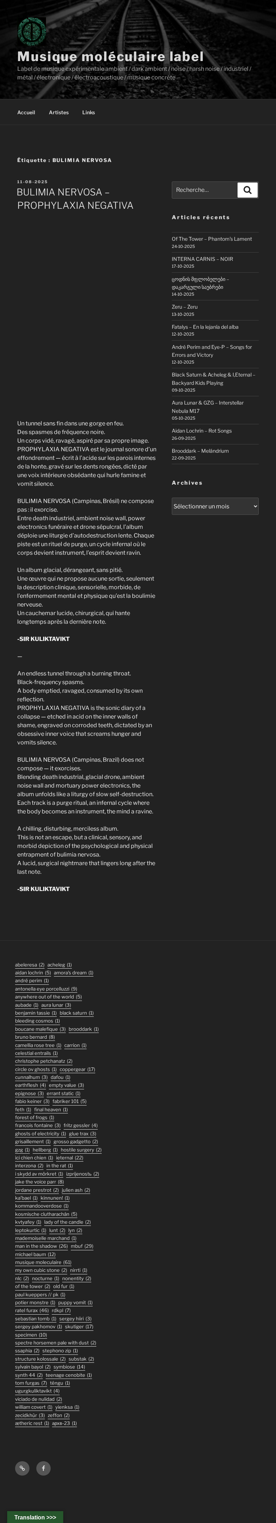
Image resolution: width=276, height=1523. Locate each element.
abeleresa (30, 965)
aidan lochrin (33, 972)
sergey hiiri (75, 1318)
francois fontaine (38, 1125)
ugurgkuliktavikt (37, 1391)
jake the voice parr (39, 1182)
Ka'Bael (26, 1198)
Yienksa (67, 1407)
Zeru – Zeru (185, 307)
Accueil (26, 112)
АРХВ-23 (64, 1423)
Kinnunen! (55, 1198)
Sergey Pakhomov (38, 1326)
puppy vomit (75, 1302)
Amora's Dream (73, 972)
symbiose (69, 1367)
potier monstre (35, 1302)
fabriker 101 (69, 1101)
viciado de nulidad (38, 1399)
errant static (63, 1093)
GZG (22, 1150)
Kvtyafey (28, 1222)
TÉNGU (60, 1383)
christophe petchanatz (44, 1061)
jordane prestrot (37, 1190)
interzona (29, 1165)
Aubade (26, 1005)
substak (81, 1359)
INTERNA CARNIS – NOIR (202, 259)
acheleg (59, 965)
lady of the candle (67, 1222)
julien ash (76, 1190)
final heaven (51, 1109)
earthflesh (30, 1085)
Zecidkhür (30, 1415)
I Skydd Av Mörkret (39, 1174)
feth (23, 1109)
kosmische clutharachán (46, 1214)
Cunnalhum (31, 1077)
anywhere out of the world (48, 997)
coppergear (77, 1069)
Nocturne (45, 1278)
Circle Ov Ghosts (36, 1069)
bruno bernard (35, 1037)
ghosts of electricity (40, 1133)
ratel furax (32, 1310)
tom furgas (31, 1383)
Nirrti (78, 1270)
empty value (66, 1085)
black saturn (77, 1013)
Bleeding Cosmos (37, 1021)
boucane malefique (40, 1029)
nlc (22, 1278)
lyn (75, 1230)
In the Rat (59, 1165)
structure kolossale (40, 1359)
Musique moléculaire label (110, 56)
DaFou (60, 1077)
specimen (31, 1335)
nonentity (76, 1278)
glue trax (82, 1133)
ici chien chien (34, 1157)
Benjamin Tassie (36, 1013)
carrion (75, 1045)
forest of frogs (34, 1117)
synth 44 (29, 1375)
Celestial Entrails (36, 1053)
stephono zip (60, 1350)
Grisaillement (33, 1141)
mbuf (82, 1246)
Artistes (59, 112)
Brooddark (84, 1029)
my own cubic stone (41, 1270)
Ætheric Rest (32, 1423)
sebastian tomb (35, 1318)
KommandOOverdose (42, 1206)
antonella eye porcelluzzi (46, 989)
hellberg (45, 1150)
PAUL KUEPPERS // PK (40, 1294)
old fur (63, 1286)
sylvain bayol (33, 1367)
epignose (29, 1093)
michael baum (35, 1254)
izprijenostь (82, 1174)
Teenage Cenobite (69, 1375)
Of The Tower (32, 1286)
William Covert (33, 1407)
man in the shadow (41, 1246)
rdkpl (61, 1310)
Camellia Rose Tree (38, 1045)
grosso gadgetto (76, 1141)
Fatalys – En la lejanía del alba (205, 327)
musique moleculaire (43, 1262)
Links (88, 112)
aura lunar (56, 1005)
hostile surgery (81, 1150)
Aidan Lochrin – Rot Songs (202, 431)
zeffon (59, 1415)
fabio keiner (32, 1101)
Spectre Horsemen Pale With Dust (55, 1343)
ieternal (69, 1157)
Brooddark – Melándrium (200, 451)
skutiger (79, 1326)
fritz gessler (81, 1125)
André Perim (32, 980)
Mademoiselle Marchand (46, 1238)
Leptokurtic (30, 1230)
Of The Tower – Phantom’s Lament (212, 239)
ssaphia (27, 1350)
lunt (57, 1230)
